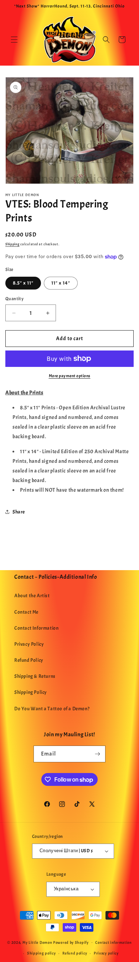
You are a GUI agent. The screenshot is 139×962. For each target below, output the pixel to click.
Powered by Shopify (71, 942)
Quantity (14, 299)
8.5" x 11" (23, 283)
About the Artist (32, 596)
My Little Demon (37, 942)
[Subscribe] (97, 754)
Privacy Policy (29, 644)
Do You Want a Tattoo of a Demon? (51, 709)
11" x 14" (60, 283)
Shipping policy (41, 953)
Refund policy (74, 953)
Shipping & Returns (35, 676)
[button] (14, 39)
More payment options (70, 376)
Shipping (12, 244)
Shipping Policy (30, 692)
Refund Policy (28, 660)
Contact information (113, 942)
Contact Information (36, 628)
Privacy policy (106, 953)
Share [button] (18, 512)
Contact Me (26, 612)
